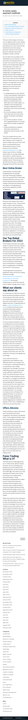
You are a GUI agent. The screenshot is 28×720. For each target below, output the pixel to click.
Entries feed (6, 706)
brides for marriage (8, 639)
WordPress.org (7, 711)
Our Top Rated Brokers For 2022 (14, 26)
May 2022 (6, 589)
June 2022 (6, 587)
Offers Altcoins (9, 30)
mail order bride (7, 679)
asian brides (6, 634)
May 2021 (5, 620)
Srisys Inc (23, 717)
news (4, 682)
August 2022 (6, 582)
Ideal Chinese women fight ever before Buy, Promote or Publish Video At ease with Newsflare (14, 559)
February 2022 (7, 597)
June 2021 (5, 617)
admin (6, 15)
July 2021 (5, 615)
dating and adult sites (9, 646)
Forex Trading (7, 659)
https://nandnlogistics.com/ (11, 150)
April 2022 (6, 592)
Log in (4, 703)
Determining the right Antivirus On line (14, 554)
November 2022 (7, 574)
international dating (8, 667)
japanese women (8, 669)
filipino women (7, 654)
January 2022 (7, 599)
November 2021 (7, 605)
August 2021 (6, 612)
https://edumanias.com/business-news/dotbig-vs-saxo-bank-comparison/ (12, 278)
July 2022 (5, 584)
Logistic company (8, 672)
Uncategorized (7, 697)
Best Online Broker (10, 24)
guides (5, 664)
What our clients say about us (13, 28)
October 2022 (7, 577)
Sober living (6, 690)
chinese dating (7, 641)
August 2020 (6, 625)
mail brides (6, 677)
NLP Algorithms (7, 684)
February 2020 (7, 627)
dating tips (6, 649)
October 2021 (7, 607)
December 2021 (7, 602)
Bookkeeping (7, 636)
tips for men (6, 695)
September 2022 (8, 579)
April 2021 (5, 622)
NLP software (7, 687)
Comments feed (7, 708)
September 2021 (7, 610)
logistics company (8, 674)
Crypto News (6, 644)
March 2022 (6, 594)
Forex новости (7, 662)
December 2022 (7, 572)
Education (6, 651)
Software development (9, 692)
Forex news (19, 15)
